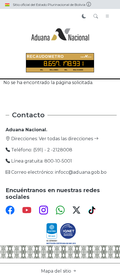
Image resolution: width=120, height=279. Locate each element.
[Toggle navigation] (107, 16)
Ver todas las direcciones (66, 138)
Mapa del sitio (56, 271)
